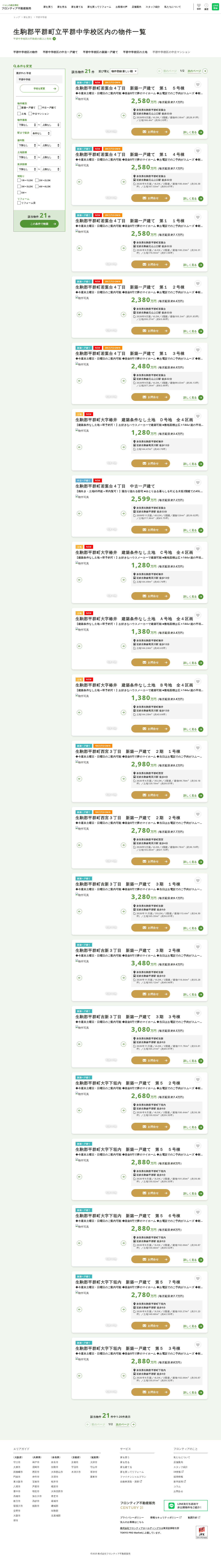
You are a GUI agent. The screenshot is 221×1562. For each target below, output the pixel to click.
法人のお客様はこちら (132, 1521)
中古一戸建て (49, 107)
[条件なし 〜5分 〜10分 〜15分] (41, 133)
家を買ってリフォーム (132, 1471)
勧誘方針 (193, 1517)
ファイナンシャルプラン (133, 1476)
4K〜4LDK (44, 186)
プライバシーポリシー (132, 1517)
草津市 (93, 1471)
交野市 (17, 1510)
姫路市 (35, 1505)
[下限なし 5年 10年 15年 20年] (27, 145)
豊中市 (17, 1491)
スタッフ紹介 (181, 1466)
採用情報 (178, 1476)
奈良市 (54, 1462)
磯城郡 (54, 1505)
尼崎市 (35, 1466)
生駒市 (54, 1466)
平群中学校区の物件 (25, 52)
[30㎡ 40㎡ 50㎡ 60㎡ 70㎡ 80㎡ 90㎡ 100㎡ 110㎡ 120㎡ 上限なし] (51, 169)
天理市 (54, 1476)
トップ (16, 17)
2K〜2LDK (44, 180)
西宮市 (35, 1471)
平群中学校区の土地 (135, 52)
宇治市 (74, 1466)
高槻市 (17, 1496)
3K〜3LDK (27, 186)
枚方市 (17, 1500)
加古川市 (37, 1496)
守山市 (93, 1466)
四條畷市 (18, 1471)
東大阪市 (18, 1481)
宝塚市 (35, 1481)
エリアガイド (21, 1449)
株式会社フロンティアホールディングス (140, 1528)
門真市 (17, 1476)
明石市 (35, 1491)
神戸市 (35, 1462)
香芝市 (54, 1496)
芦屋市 (35, 1486)
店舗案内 (178, 1462)
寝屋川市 (18, 1505)
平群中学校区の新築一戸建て (100, 52)
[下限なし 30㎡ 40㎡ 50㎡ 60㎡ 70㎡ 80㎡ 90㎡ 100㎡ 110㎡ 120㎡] (27, 169)
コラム (177, 1486)
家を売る (125, 1462)
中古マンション (41, 113)
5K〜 (24, 192)
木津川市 (76, 1471)
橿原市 (54, 1486)
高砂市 (35, 1500)
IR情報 (177, 1471)
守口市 (17, 1462)
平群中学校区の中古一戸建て (60, 52)
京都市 (74, 1462)
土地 (23, 113)
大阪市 (17, 1515)
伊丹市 (35, 1476)
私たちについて (182, 1457)
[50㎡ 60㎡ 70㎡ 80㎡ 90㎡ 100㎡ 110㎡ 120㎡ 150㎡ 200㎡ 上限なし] (51, 157)
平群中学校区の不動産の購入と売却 (32, 38)
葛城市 (54, 1500)
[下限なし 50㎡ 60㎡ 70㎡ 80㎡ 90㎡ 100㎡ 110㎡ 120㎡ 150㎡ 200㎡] (27, 157)
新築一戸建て (28, 107)
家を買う (125, 1457)
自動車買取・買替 (129, 1481)
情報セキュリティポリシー (164, 1517)
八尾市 (17, 1486)
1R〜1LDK (27, 180)
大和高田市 (57, 1491)
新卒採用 (178, 1481)
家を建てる (126, 1466)
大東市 (17, 1466)
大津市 (93, 1462)
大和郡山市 (57, 1471)
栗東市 (93, 1476)
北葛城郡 (56, 1515)
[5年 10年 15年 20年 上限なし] (51, 145)
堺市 (15, 1520)
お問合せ (178, 1491)
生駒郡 (54, 1510)
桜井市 (54, 1481)
